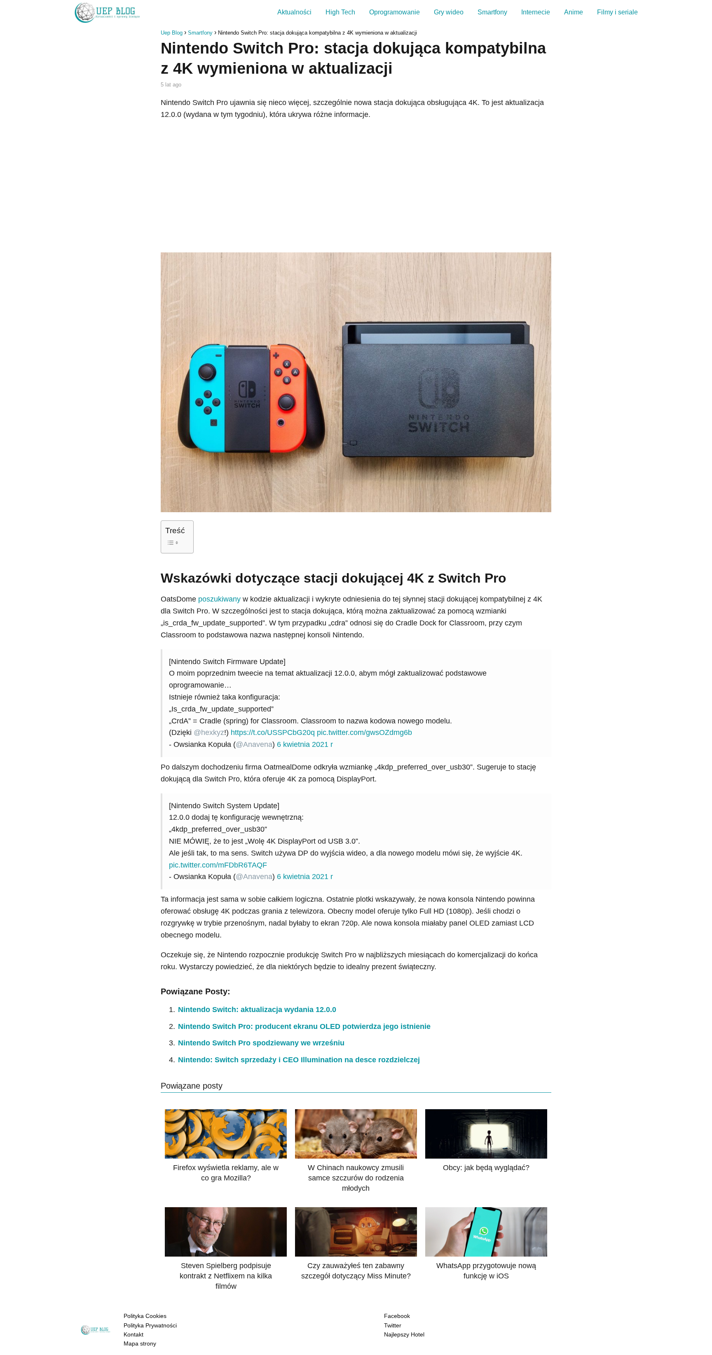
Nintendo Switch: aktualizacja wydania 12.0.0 (257, 1009)
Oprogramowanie (394, 12)
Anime (573, 12)
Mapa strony (140, 1343)
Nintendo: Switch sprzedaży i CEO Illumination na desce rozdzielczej (299, 1060)
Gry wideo (449, 12)
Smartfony (492, 12)
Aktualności (294, 12)
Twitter (392, 1325)
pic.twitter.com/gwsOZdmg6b (364, 732)
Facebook (397, 1316)
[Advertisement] (356, 186)
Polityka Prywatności (150, 1325)
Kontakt (133, 1334)
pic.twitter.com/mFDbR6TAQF (218, 865)
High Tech (340, 12)
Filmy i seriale (617, 12)
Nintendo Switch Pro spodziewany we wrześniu (261, 1043)
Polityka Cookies (145, 1316)
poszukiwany (219, 599)
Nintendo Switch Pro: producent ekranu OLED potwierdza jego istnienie (304, 1026)
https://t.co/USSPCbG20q (273, 732)
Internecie (535, 12)
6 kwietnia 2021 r (305, 744)
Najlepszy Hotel (404, 1334)
